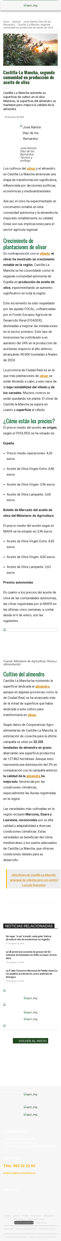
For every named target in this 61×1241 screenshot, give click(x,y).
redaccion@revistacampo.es (19, 1173)
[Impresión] (54, 910)
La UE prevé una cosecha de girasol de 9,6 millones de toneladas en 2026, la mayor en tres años (31, 955)
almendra (33, 776)
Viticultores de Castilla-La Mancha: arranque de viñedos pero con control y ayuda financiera (34, 880)
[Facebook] (17, 910)
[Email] (46, 910)
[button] (7, 5)
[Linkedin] (39, 910)
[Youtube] (22, 1199)
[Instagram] (14, 1199)
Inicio (6, 21)
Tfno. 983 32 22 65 (19, 1166)
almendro (42, 686)
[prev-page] (4, 983)
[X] (24, 910)
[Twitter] (30, 1199)
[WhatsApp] (31, 910)
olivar (32, 715)
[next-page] (6, 983)
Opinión (16, 21)
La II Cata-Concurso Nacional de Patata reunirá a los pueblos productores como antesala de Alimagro (31, 973)
